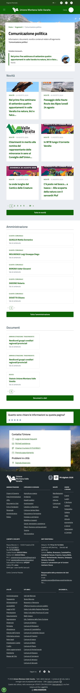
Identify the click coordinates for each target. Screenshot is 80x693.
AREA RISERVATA (40, 689)
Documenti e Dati (12, 503)
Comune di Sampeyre (31, 656)
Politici (8, 517)
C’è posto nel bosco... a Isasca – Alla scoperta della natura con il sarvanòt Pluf (56, 189)
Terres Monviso (29, 599)
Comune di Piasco (30, 646)
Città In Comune (53, 681)
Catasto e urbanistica (31, 507)
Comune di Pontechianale (33, 649)
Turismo (26, 530)
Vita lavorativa (29, 533)
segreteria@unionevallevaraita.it (22, 560)
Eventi (66, 495)
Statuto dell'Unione (13, 632)
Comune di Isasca (30, 639)
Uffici (8, 500)
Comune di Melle (29, 642)
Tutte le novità (40, 212)
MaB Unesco (28, 616)
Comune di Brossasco (31, 626)
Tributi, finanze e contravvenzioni (35, 527)
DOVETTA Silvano (17, 297)
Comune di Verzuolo (30, 663)
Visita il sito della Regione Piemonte (36, 609)
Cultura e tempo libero (31, 510)
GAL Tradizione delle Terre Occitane (36, 619)
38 (30, 206)
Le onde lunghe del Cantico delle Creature (20, 186)
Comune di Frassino (30, 636)
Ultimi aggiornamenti (13, 649)
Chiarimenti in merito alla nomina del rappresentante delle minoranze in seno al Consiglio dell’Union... (22, 149)
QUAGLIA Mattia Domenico (21, 239)
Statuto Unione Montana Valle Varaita (22, 380)
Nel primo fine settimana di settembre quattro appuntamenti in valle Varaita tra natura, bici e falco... (34, 58)
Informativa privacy (13, 636)
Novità (12, 95)
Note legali (10, 639)
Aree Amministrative (13, 496)
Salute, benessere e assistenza (34, 523)
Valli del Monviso (30, 595)
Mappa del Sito (11, 656)
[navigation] (4, 9)
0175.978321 (14, 547)
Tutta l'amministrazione (40, 314)
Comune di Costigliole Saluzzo (34, 632)
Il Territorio (68, 502)
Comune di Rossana (31, 653)
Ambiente (27, 496)
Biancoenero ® (57, 684)
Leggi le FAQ (10, 609)
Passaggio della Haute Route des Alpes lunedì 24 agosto (56, 103)
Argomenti (19, 27)
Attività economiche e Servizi (68, 522)
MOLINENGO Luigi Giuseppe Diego (24, 254)
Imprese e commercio (31, 517)
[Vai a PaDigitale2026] (61, 477)
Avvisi (11, 374)
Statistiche (10, 653)
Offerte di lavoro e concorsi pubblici (36, 606)
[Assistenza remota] (60, 681)
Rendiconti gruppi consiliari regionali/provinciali (21, 342)
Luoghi (66, 499)
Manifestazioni (58, 493)
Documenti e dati (40, 398)
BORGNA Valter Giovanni (20, 268)
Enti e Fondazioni (12, 507)
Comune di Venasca (30, 659)
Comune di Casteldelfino (32, 629)
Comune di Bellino (30, 622)
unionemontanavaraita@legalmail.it (23, 557)
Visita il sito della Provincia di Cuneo (36, 612)
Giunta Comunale (16, 236)
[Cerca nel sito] (71, 9)
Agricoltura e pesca (30, 493)
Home (11, 27)
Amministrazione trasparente (21, 336)
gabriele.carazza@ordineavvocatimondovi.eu (56, 580)
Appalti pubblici (29, 500)
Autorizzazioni (28, 503)
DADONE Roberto (17, 283)
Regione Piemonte (12, 3)
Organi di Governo (12, 493)
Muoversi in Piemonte (31, 602)
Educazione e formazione (32, 513)
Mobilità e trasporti (30, 520)
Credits (8, 646)
